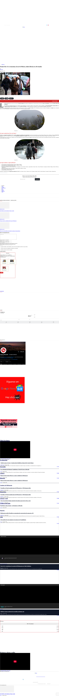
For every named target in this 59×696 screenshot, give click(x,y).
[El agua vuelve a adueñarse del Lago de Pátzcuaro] (4, 218)
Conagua (3, 187)
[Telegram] (10, 195)
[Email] (12, 195)
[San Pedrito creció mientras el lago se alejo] (4, 208)
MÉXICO (3, 64)
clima (2, 186)
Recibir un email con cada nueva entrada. (6, 249)
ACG (1, 482)
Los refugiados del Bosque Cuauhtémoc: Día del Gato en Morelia (14, 469)
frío (2, 188)
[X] (4, 195)
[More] (16, 195)
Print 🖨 (2, 98)
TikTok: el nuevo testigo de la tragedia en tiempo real (12, 611)
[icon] (47, 25)
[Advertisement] (29, 55)
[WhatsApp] (7, 195)
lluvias (2, 189)
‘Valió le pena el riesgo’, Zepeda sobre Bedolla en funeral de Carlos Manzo (17, 462)
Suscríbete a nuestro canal (6, 458)
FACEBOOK (2, 291)
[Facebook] (1, 195)
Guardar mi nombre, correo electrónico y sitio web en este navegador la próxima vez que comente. (14, 246)
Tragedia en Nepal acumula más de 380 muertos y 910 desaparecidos (15, 488)
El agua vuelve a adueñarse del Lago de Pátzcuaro (8, 220)
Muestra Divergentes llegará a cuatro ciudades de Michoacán (14, 475)
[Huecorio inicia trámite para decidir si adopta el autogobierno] (4, 228)
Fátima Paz (1, 515)
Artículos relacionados (5, 200)
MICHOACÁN (2, 219)
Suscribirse (37, 179)
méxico (3, 190)
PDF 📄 (6, 98)
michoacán (3, 191)
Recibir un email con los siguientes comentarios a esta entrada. (9, 248)
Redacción (1, 69)
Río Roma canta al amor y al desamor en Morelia (11, 505)
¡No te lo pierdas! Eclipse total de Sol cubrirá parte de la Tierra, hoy (15, 500)
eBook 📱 (11, 98)
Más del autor (13, 200)
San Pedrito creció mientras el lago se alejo (7, 210)
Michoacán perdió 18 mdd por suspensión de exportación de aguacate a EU (17, 513)
